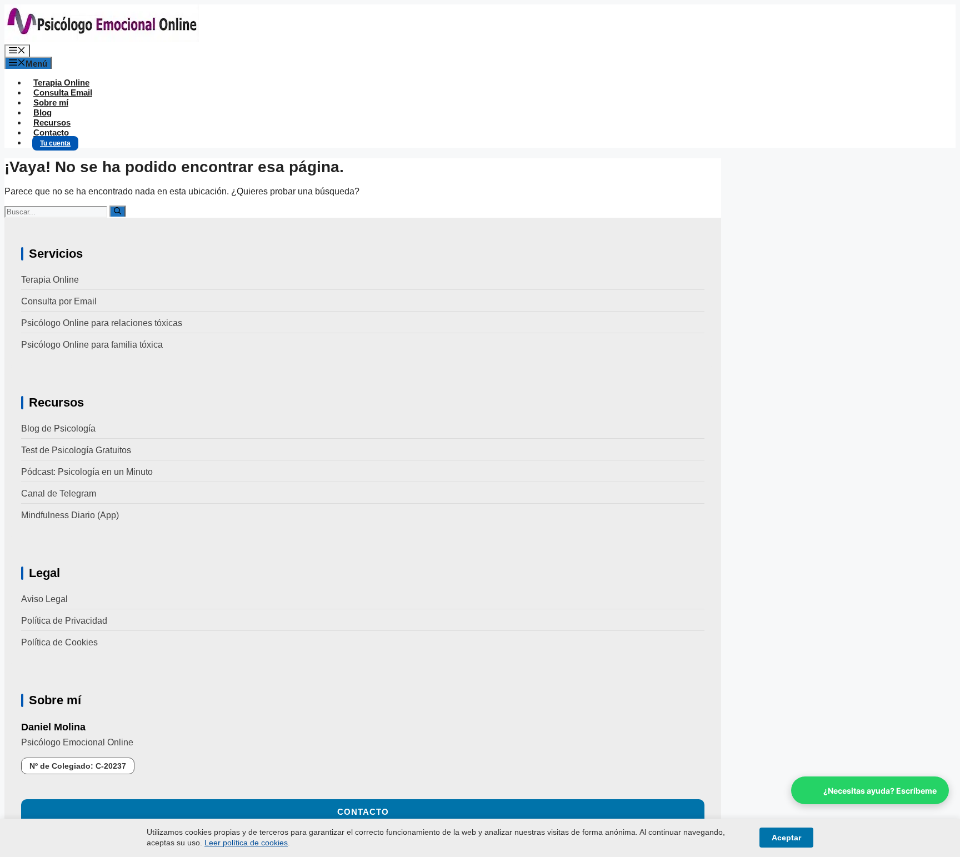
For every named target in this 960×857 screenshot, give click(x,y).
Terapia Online (61, 82)
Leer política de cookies (246, 842)
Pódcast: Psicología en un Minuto (87, 472)
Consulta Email (62, 92)
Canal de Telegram (58, 493)
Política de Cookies (59, 642)
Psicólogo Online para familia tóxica (92, 344)
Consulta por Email (59, 301)
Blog (42, 112)
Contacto (51, 132)
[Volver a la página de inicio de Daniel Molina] (101, 39)
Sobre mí (50, 102)
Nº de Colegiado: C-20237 (77, 765)
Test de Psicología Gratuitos (76, 450)
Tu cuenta (55, 143)
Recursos (52, 122)
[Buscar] (117, 211)
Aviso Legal (44, 599)
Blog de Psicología (58, 428)
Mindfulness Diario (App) (70, 515)
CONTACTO (363, 811)
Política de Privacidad (64, 620)
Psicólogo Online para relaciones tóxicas (101, 323)
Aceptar (786, 837)
